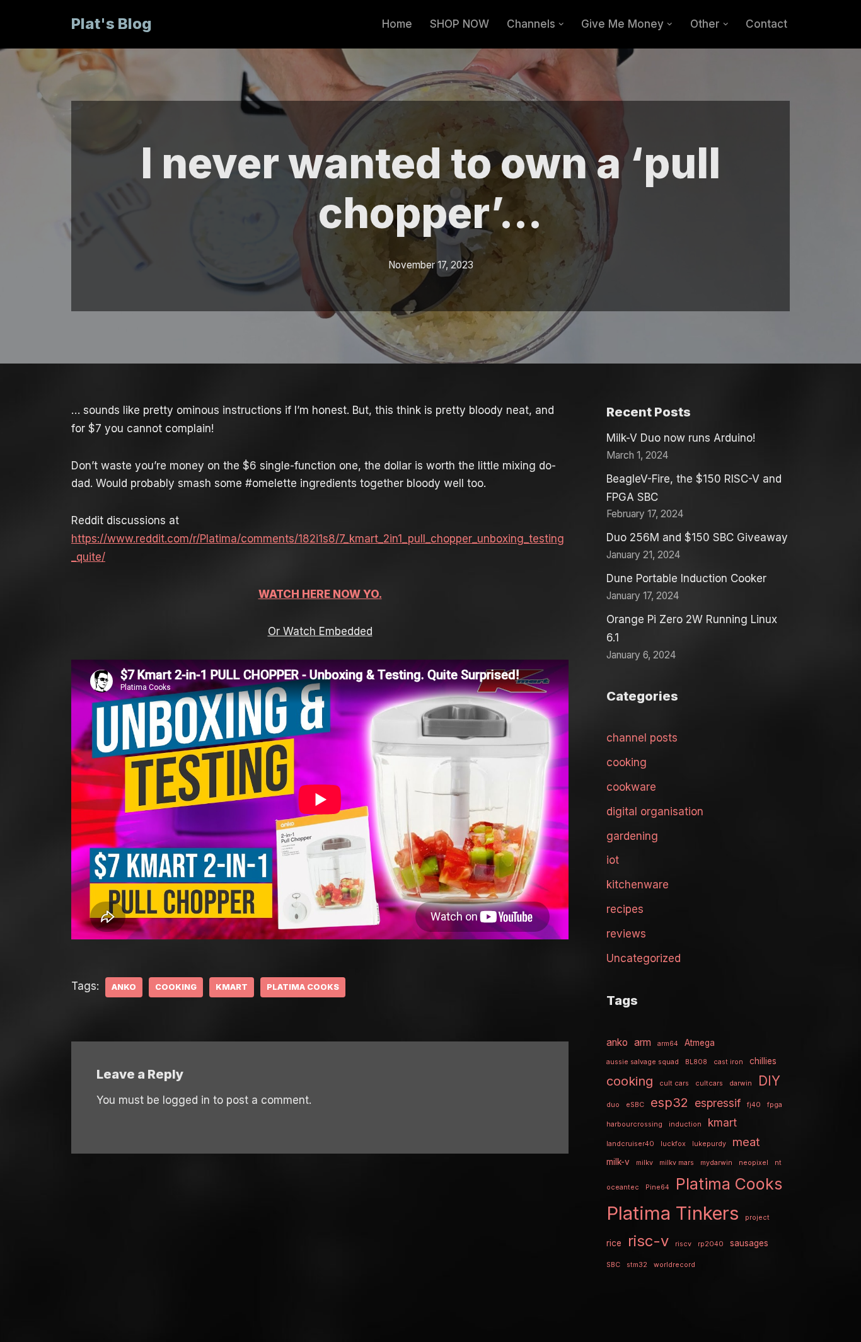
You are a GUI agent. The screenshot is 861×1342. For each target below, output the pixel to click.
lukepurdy (709, 1144)
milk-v (618, 1162)
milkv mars (676, 1163)
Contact (766, 24)
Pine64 (657, 1187)
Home (397, 24)
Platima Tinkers (672, 1213)
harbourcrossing (634, 1124)
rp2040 (711, 1244)
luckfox (673, 1144)
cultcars (709, 1083)
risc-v (648, 1241)
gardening (632, 836)
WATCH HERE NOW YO (318, 594)
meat (746, 1142)
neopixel (753, 1163)
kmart (232, 987)
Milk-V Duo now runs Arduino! (680, 438)
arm (642, 1042)
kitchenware (637, 884)
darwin (740, 1083)
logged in (186, 1100)
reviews (626, 933)
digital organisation (654, 811)
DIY (769, 1081)
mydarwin (716, 1163)
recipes (625, 909)
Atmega (700, 1043)
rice (613, 1243)
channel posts (642, 737)
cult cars (674, 1083)
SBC (613, 1265)
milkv (644, 1163)
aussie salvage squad (642, 1062)
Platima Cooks (303, 987)
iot (612, 860)
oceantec (622, 1187)
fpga (774, 1105)
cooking (176, 987)
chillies (763, 1061)
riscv (683, 1244)
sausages (749, 1243)
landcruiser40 (630, 1144)
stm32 (637, 1265)
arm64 (667, 1044)
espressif (718, 1103)
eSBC (635, 1105)
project (757, 1217)
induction (685, 1124)
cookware (631, 787)
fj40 (754, 1105)
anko (124, 987)
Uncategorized (643, 958)
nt (778, 1163)
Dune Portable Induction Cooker (686, 578)
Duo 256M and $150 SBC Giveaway (697, 537)
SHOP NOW (459, 24)
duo (613, 1105)
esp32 (669, 1102)
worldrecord (674, 1265)
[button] (561, 24)
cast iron (728, 1062)
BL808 (696, 1062)
